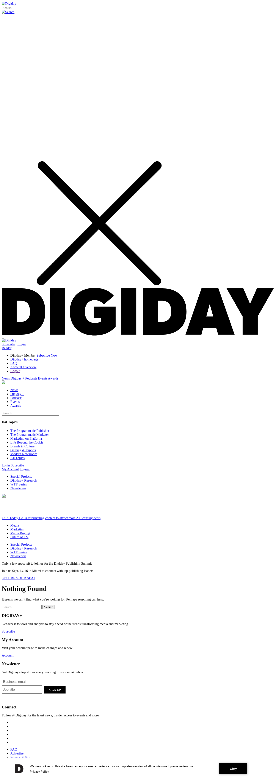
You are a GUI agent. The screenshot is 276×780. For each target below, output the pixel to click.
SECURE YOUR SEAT (18, 578)
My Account (10, 469)
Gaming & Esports (23, 450)
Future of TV (19, 537)
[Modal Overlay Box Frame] (34, 689)
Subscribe (8, 344)
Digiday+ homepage (24, 359)
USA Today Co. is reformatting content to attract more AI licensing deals (51, 518)
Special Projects (21, 476)
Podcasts (31, 378)
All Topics (17, 458)
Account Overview (23, 367)
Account (7, 655)
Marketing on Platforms (26, 438)
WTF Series (18, 484)
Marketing (17, 529)
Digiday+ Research (23, 480)
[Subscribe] (9, 340)
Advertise (17, 753)
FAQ (13, 363)
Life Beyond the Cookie (26, 442)
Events (42, 378)
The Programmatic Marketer (29, 434)
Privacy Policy (20, 757)
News (6, 378)
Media (14, 525)
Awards (53, 378)
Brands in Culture (22, 446)
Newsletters (18, 488)
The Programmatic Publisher (29, 430)
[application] (138, 769)
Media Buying (20, 533)
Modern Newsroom (23, 454)
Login (21, 344)
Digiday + (17, 378)
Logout (15, 371)
